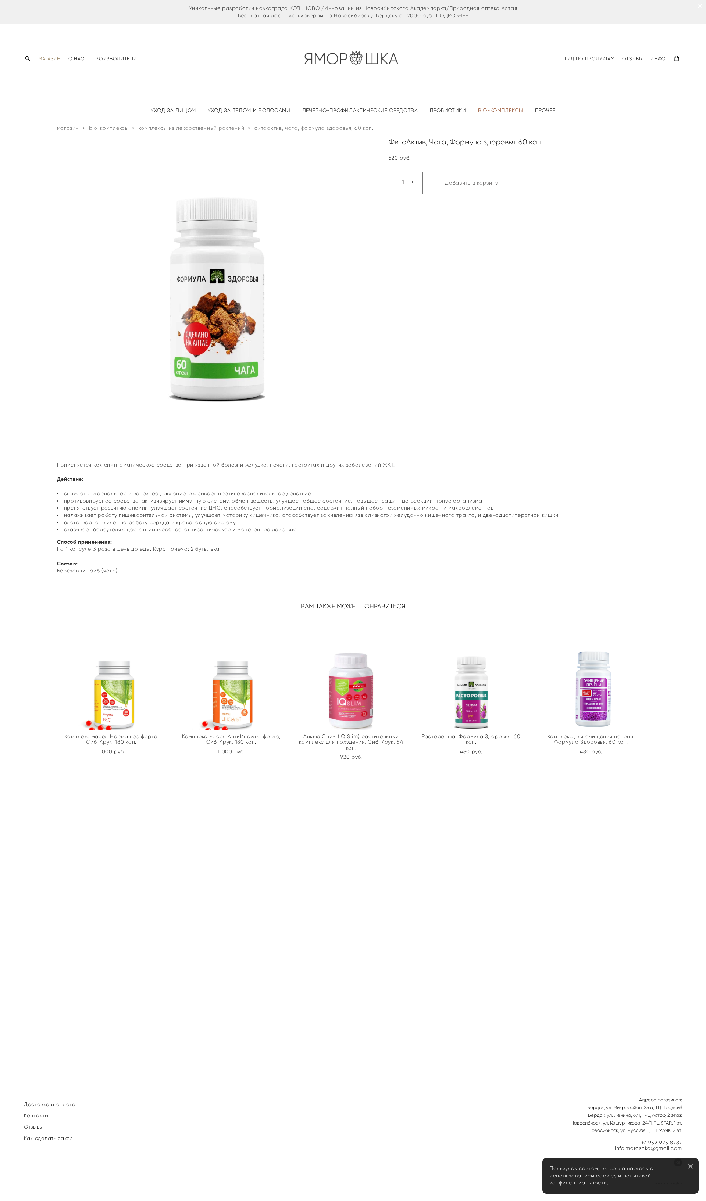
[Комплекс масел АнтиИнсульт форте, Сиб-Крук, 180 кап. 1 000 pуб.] (233, 674)
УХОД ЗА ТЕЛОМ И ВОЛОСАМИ (249, 110)
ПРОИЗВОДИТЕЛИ (114, 58)
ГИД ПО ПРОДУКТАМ (589, 58)
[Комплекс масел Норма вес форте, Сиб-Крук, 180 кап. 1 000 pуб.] (113, 674)
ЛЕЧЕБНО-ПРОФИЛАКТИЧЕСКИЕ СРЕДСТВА (360, 110)
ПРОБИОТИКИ (448, 110)
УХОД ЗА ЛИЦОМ (173, 110)
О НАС (76, 58)
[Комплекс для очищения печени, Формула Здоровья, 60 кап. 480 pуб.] (592, 674)
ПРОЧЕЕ (545, 110)
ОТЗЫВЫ (632, 58)
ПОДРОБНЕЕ (452, 15)
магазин (68, 128)
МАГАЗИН (49, 58)
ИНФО (658, 58)
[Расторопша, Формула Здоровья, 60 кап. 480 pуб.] (473, 674)
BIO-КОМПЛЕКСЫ (500, 110)
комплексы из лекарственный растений (192, 128)
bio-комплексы (109, 128)
